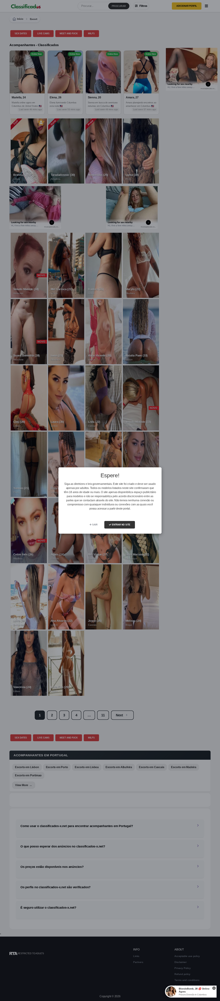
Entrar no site (120, 524)
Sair (94, 524)
